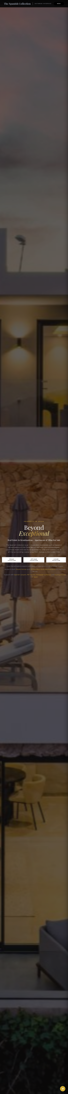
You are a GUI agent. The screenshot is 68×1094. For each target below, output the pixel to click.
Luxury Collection (56, 559)
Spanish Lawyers (20, 575)
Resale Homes (21, 569)
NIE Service (31, 575)
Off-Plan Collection (34, 559)
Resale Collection (12, 559)
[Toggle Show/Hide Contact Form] (62, 1088)
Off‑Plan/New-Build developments (43, 569)
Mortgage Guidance (43, 575)
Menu (59, 3)
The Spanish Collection (17, 3)
